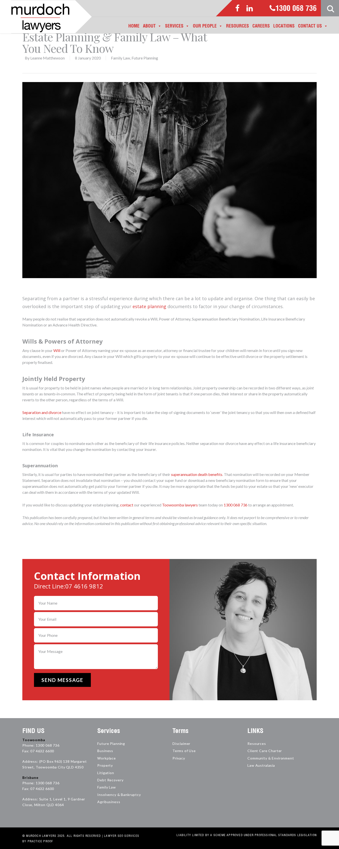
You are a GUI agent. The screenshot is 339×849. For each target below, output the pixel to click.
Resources (237, 26)
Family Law (120, 58)
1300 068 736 (296, 8)
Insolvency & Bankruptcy (119, 794)
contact (126, 504)
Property (105, 765)
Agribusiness (108, 802)
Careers (261, 26)
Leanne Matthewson (47, 58)
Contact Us (310, 26)
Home (133, 26)
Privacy (178, 758)
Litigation (105, 773)
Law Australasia (261, 765)
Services (174, 26)
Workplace (106, 758)
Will (56, 350)
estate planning (149, 306)
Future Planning (145, 58)
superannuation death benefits (196, 474)
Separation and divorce (41, 412)
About (149, 26)
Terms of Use (184, 751)
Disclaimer (181, 743)
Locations (284, 26)
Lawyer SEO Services (121, 836)
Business (105, 751)
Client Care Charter (264, 751)
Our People (205, 26)
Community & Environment (270, 758)
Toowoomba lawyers (180, 504)
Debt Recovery (110, 780)
